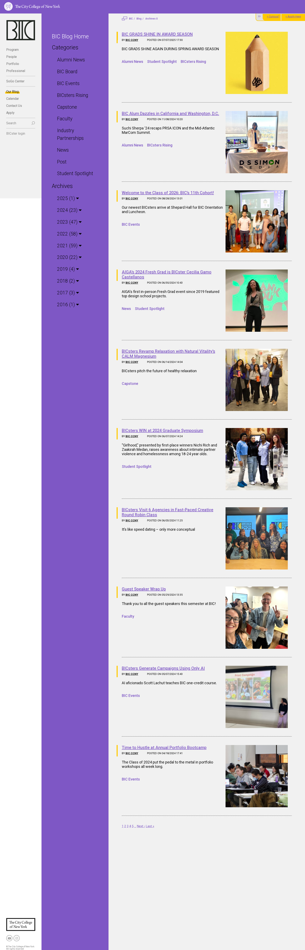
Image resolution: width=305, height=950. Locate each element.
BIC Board (67, 71)
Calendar (12, 99)
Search (11, 123)
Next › (141, 826)
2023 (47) (68, 222)
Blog (139, 18)
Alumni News (71, 60)
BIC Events (68, 83)
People (11, 57)
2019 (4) (66, 269)
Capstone (67, 107)
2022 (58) (68, 234)
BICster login (15, 133)
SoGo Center (15, 81)
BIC (131, 18)
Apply (10, 113)
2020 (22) (68, 257)
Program (12, 50)
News (63, 150)
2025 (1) (66, 198)
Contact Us (14, 106)
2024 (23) (68, 210)
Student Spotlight (75, 173)
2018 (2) (66, 281)
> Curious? (273, 16)
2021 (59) (68, 246)
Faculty (64, 119)
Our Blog (12, 92)
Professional (15, 71)
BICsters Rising (72, 95)
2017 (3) (66, 293)
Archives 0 (151, 18)
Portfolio (12, 64)
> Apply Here (293, 16)
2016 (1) (66, 304)
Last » (150, 826)
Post (62, 162)
